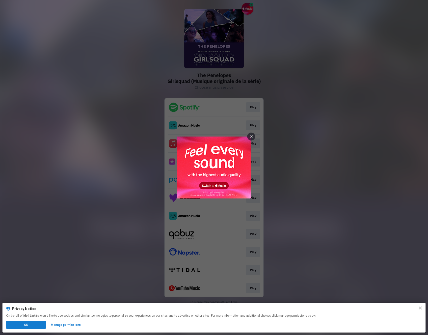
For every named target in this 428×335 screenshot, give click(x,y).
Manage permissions (66, 325)
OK (26, 325)
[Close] (420, 308)
